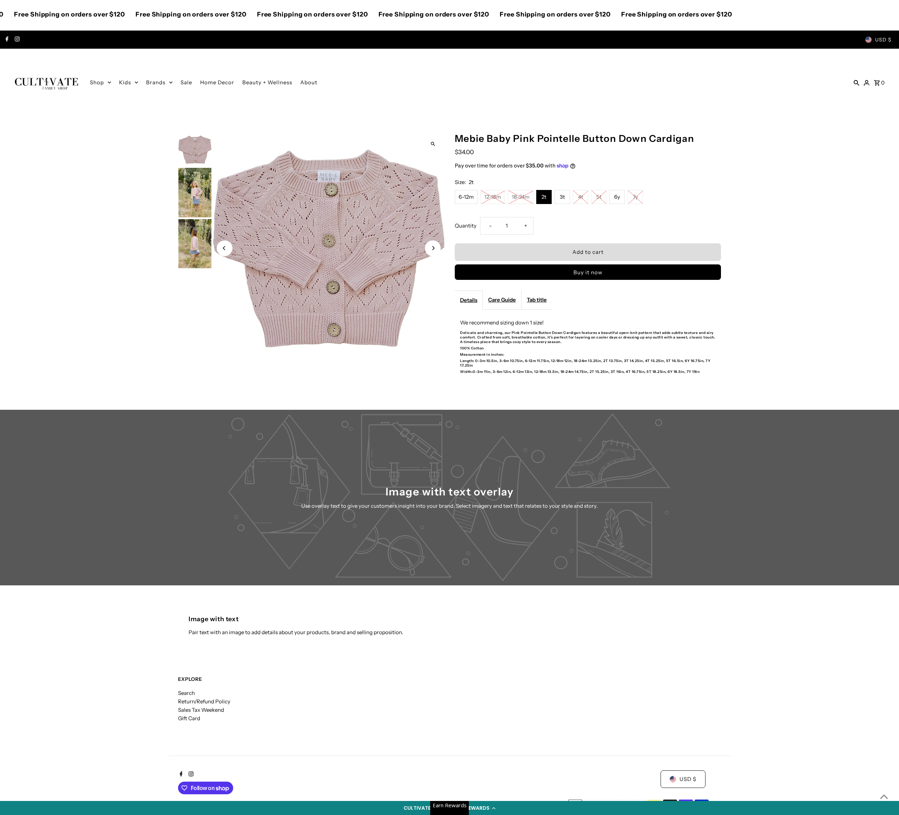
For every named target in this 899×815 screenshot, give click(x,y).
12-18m (492, 196)
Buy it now (588, 272)
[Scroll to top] (884, 796)
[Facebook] (6, 40)
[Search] (856, 82)
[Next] (433, 248)
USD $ (883, 40)
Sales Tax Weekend (201, 709)
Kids (125, 82)
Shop (97, 82)
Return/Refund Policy (204, 701)
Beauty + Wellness (267, 82)
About (308, 82)
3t (562, 196)
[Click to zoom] (433, 144)
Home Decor (217, 82)
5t (599, 196)
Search (186, 693)
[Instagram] (16, 40)
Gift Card (189, 718)
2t (544, 196)
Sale (186, 82)
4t (580, 196)
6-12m (466, 196)
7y (635, 196)
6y (617, 196)
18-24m (521, 196)
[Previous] (224, 248)
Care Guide (502, 299)
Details (468, 300)
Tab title (537, 299)
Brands (155, 82)
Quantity (466, 225)
